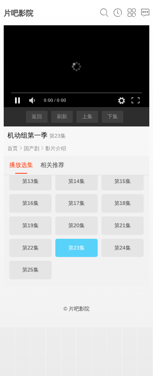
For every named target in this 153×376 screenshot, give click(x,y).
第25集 (30, 270)
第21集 (122, 225)
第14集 (76, 181)
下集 (112, 116)
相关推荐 (52, 165)
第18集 (122, 203)
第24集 (122, 248)
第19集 (30, 225)
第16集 (30, 203)
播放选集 (21, 165)
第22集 (30, 248)
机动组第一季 (27, 135)
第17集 (76, 203)
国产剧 (31, 148)
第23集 (76, 248)
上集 (87, 116)
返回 (37, 116)
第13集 (30, 181)
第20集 (76, 225)
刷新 (62, 116)
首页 (12, 148)
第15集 (122, 181)
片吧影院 (18, 13)
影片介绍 (55, 148)
